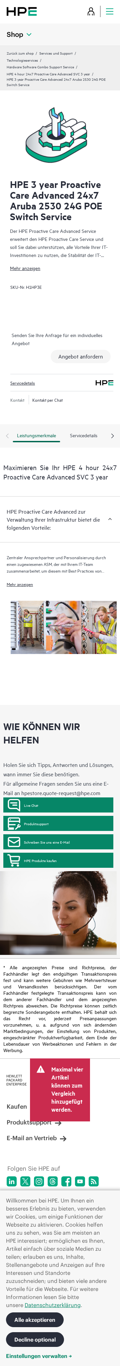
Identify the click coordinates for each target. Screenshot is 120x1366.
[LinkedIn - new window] (12, 1181)
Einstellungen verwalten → (39, 1356)
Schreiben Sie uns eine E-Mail (47, 842)
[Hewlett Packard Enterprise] (22, 11)
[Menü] (109, 11)
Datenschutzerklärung (53, 1305)
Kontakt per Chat (47, 400)
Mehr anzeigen (25, 268)
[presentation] (112, 436)
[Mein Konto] (91, 11)
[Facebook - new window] (66, 1181)
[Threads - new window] (53, 1181)
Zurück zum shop (20, 53)
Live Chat (31, 805)
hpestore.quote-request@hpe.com (60, 792)
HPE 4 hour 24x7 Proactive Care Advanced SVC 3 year (48, 73)
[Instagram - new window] (39, 1181)
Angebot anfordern (80, 356)
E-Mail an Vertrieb (32, 1138)
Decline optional (35, 1339)
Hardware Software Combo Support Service (40, 66)
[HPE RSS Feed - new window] (94, 1181)
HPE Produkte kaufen (40, 860)
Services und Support (56, 53)
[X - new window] (25, 1181)
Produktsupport (36, 823)
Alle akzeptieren (34, 1319)
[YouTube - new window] (80, 1181)
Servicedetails (22, 383)
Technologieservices (22, 60)
